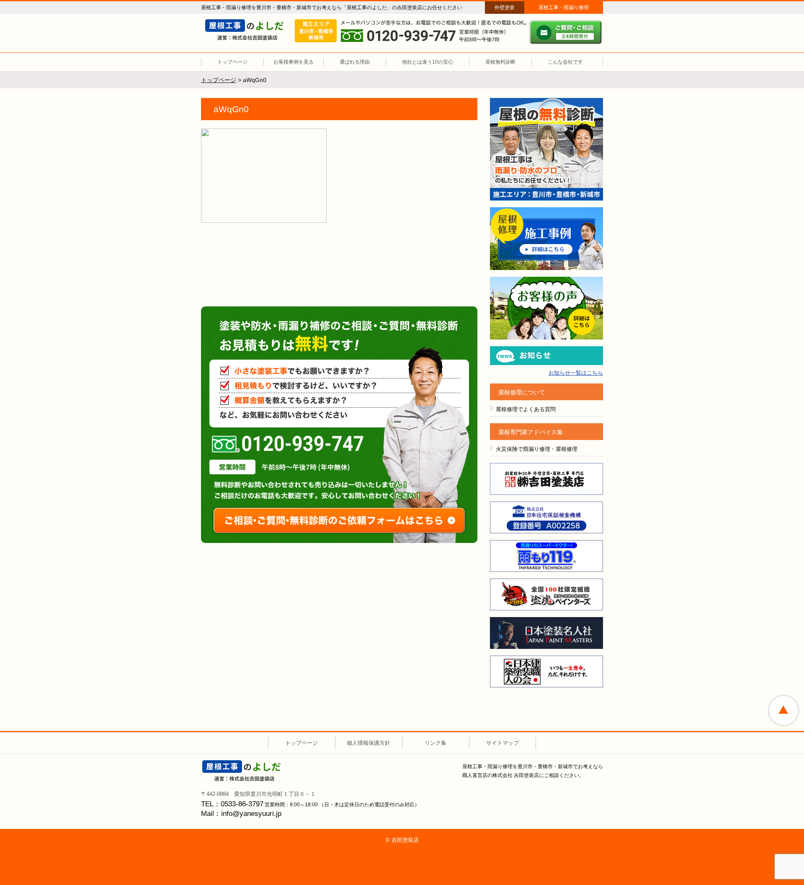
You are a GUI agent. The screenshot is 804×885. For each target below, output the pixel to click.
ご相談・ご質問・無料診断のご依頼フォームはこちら (339, 520)
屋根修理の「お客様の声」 (546, 308)
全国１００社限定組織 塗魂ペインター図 (546, 594)
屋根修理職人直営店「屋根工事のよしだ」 (248, 29)
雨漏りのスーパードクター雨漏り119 (546, 556)
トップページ (232, 62)
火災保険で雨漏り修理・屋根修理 (536, 449)
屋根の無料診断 (546, 149)
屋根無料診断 (500, 62)
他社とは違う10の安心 (427, 62)
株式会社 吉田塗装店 (245, 770)
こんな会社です (565, 62)
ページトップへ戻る (783, 710)
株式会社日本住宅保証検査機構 (546, 517)
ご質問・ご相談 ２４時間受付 (565, 32)
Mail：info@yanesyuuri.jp (241, 814)
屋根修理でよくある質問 (526, 409)
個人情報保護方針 (368, 743)
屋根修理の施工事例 (546, 238)
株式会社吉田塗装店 (546, 479)
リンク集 (435, 743)
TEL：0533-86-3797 (232, 804)
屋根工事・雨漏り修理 (564, 7)
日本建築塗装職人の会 (546, 671)
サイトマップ (502, 743)
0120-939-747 (287, 444)
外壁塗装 (505, 7)
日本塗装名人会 (546, 633)
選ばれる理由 (355, 62)
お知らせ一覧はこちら (576, 373)
